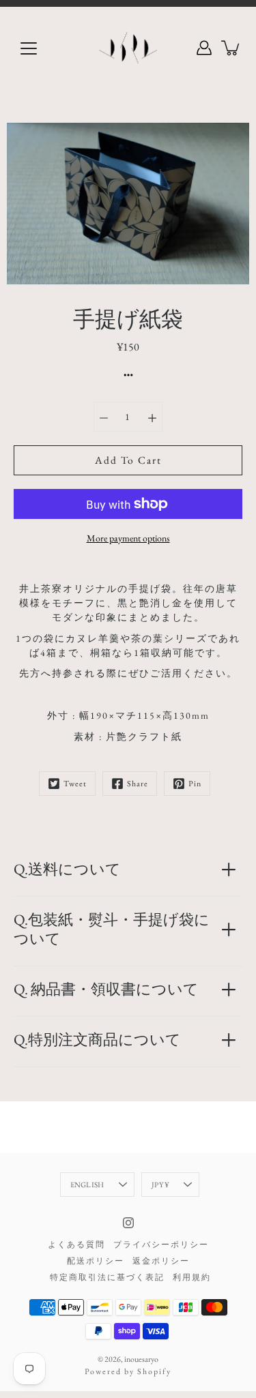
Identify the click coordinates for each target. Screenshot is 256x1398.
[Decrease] (104, 417)
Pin (194, 783)
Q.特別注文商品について (97, 1040)
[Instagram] (128, 1222)
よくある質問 (76, 1244)
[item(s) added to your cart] (231, 48)
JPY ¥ (160, 1184)
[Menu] (29, 48)
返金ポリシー (161, 1260)
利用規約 (192, 1277)
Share (137, 783)
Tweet (75, 783)
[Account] (204, 48)
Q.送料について (67, 869)
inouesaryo (141, 1359)
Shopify (154, 1371)
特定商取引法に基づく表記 (107, 1277)
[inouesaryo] (128, 48)
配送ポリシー (95, 1260)
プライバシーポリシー (161, 1244)
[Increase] (152, 417)
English (87, 1184)
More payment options (128, 538)
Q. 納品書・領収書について (106, 989)
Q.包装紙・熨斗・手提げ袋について (112, 929)
